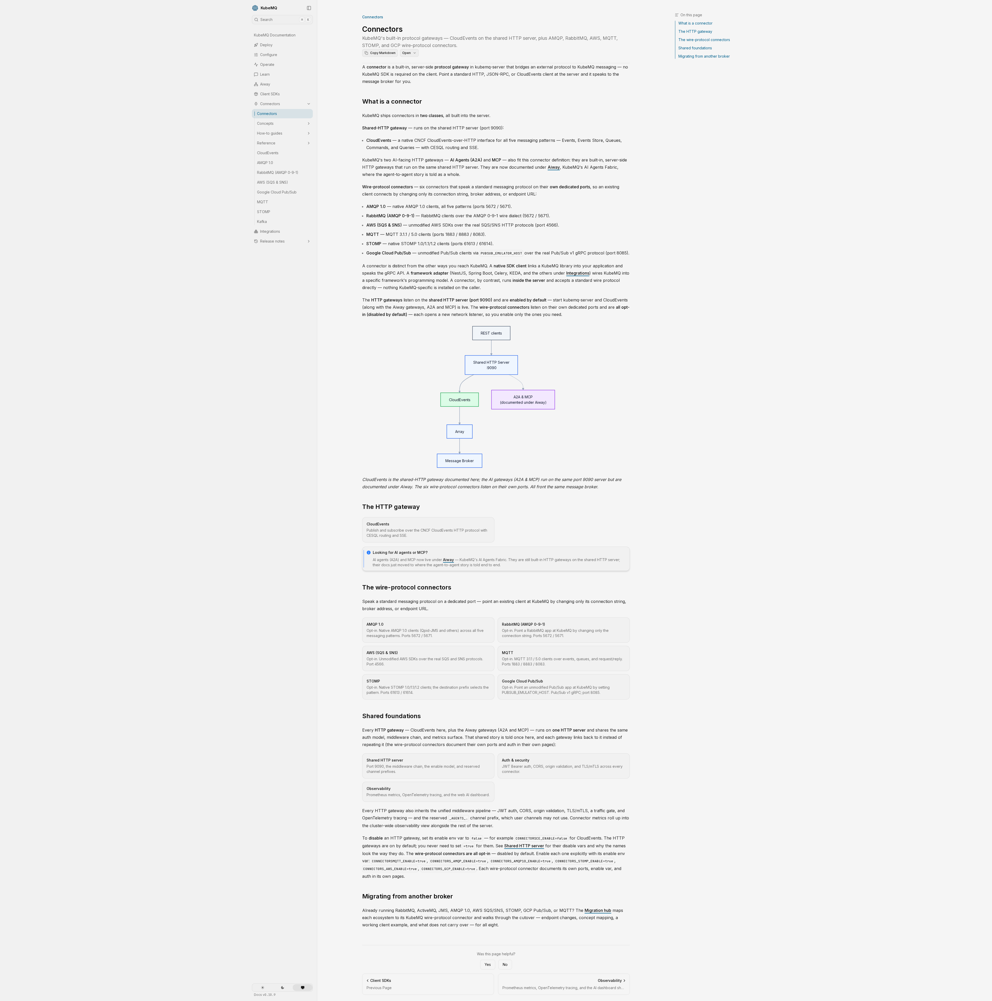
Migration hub (598, 910)
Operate (267, 64)
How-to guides (269, 133)
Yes (488, 964)
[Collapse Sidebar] (309, 8)
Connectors (270, 104)
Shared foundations (391, 716)
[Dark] (282, 987)
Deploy (266, 45)
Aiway (265, 84)
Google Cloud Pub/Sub (277, 192)
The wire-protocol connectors (406, 587)
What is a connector (392, 101)
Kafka (262, 221)
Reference (266, 143)
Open (406, 53)
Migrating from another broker (407, 896)
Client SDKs (270, 94)
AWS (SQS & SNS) (272, 182)
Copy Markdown (383, 53)
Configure (268, 54)
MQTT (262, 202)
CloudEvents (267, 153)
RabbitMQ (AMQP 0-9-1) (277, 172)
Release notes (272, 241)
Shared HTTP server (524, 845)
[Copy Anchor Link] (426, 101)
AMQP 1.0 (265, 162)
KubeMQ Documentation (275, 35)
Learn (265, 74)
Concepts (265, 123)
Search (284, 19)
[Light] (263, 987)
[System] (303, 987)
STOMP (263, 211)
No (505, 964)
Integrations (270, 231)
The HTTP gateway (391, 506)
